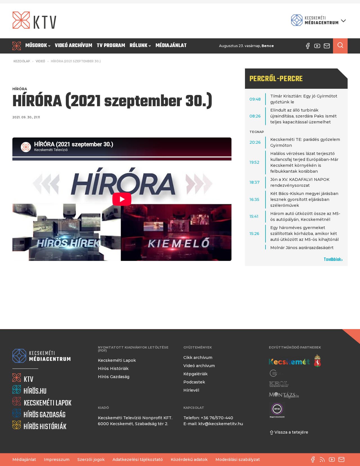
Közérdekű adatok (189, 459)
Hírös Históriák (113, 368)
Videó (40, 61)
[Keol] (279, 384)
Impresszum (56, 459)
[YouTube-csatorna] (333, 459)
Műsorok (36, 46)
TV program (111, 46)
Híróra (19, 89)
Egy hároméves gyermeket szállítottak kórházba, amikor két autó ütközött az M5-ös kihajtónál (304, 233)
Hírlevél (191, 390)
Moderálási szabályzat (237, 459)
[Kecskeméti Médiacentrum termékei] (317, 21)
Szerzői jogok (91, 459)
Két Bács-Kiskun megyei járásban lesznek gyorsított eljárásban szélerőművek (304, 199)
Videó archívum (73, 46)
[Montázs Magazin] (284, 395)
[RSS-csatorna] (323, 459)
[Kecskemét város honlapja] (295, 361)
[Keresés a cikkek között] (340, 46)
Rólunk (138, 46)
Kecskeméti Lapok (117, 360)
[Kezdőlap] (17, 46)
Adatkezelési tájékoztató (137, 459)
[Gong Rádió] (277, 373)
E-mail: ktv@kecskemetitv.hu (213, 423)
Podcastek (194, 382)
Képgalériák (195, 373)
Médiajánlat (171, 46)
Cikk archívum (197, 357)
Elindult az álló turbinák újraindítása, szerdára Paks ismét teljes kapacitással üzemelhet (303, 116)
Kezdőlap (22, 61)
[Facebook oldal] (314, 459)
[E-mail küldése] (343, 459)
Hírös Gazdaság (113, 376)
